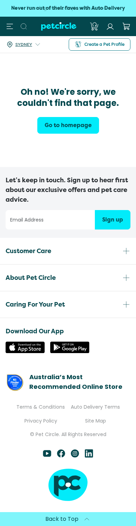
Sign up (112, 219)
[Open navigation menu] (10, 26)
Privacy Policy (40, 420)
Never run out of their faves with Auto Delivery (68, 8)
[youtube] (47, 456)
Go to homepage (68, 125)
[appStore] (25, 351)
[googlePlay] (69, 351)
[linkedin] (89, 456)
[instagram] (75, 456)
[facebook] (61, 456)
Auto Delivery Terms (95, 406)
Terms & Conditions (40, 406)
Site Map (95, 420)
